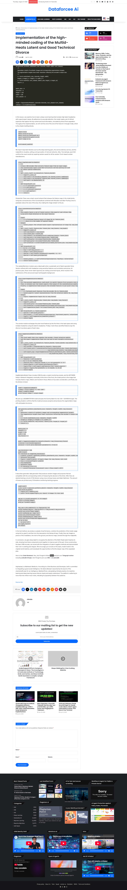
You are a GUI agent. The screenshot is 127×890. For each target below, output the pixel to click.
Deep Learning (57, 19)
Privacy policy (40, 884)
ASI (74, 19)
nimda (20, 57)
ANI (65, 19)
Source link (19, 582)
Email (18, 757)
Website (50, 757)
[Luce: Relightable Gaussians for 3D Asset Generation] (50, 786)
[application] (29, 843)
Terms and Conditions (84, 884)
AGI (70, 19)
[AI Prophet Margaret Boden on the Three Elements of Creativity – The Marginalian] (58, 796)
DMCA (75, 884)
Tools (53, 884)
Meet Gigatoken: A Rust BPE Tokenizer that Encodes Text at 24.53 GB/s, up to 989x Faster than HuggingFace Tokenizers (46, 707)
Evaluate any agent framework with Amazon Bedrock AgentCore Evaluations (103, 81)
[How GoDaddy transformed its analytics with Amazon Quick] (89, 99)
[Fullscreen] (43, 851)
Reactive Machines (94, 19)
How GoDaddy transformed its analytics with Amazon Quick (55, 1)
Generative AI (30, 19)
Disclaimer (70, 884)
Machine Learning (44, 19)
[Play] (15, 851)
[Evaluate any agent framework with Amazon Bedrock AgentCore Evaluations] (89, 81)
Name (18, 749)
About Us (47, 884)
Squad (57, 884)
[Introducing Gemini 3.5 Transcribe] (89, 91)
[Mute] (40, 851)
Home (22, 19)
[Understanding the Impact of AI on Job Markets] (50, 796)
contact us (63, 884)
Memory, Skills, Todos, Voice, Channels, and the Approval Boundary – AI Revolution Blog (103, 56)
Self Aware (81, 19)
